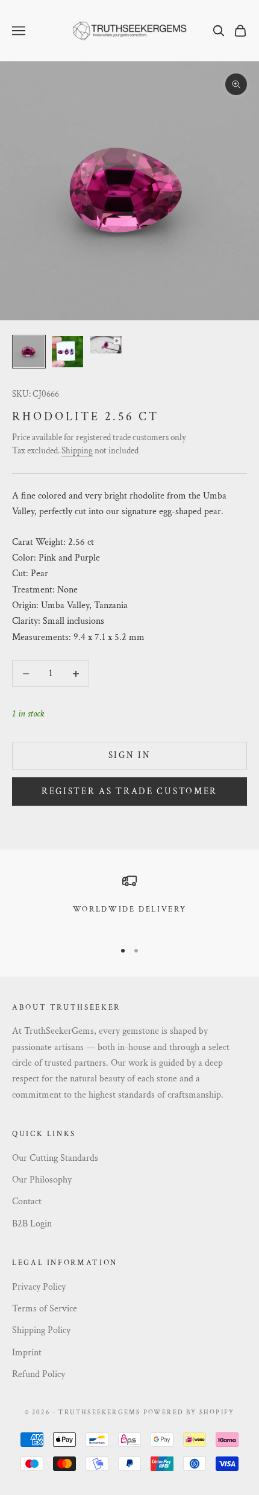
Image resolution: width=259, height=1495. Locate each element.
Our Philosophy (42, 1179)
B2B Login (32, 1223)
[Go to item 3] (106, 345)
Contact (27, 1201)
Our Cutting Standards (55, 1158)
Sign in (129, 755)
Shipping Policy (41, 1330)
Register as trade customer (129, 791)
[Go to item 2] (67, 351)
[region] (129, 902)
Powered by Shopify (189, 1412)
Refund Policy (38, 1374)
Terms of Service (44, 1308)
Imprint (27, 1352)
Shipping (77, 450)
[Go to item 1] (29, 351)
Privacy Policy (39, 1287)
